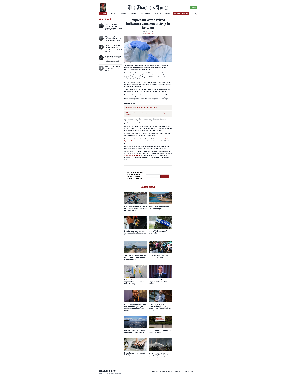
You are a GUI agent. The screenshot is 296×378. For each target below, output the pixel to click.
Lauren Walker (149, 33)
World (167, 14)
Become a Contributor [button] (166, 371)
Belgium (123, 14)
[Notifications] (195, 13)
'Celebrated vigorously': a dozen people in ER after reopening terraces (145, 113)
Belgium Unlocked (181, 14)
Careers (187, 371)
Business (133, 14)
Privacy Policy (178, 371)
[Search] (192, 13)
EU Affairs (157, 14)
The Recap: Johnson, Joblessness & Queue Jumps (141, 107)
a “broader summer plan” (132, 155)
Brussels (113, 14)
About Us (193, 371)
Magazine (103, 14)
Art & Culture (145, 14)
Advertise (155, 371)
